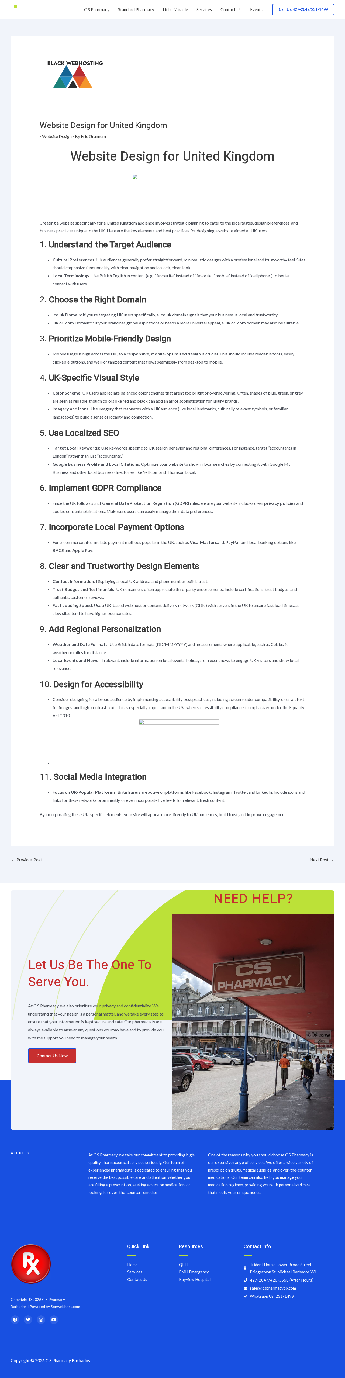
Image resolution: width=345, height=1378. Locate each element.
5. (79, 433)
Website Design (57, 136)
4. (89, 377)
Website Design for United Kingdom (172, 156)
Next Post (322, 859)
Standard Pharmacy (136, 9)
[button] (303, 9)
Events (256, 9)
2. (93, 299)
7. (112, 527)
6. (100, 488)
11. (93, 777)
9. (100, 629)
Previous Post (26, 859)
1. (105, 244)
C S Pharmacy (96, 9)
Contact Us (231, 9)
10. (91, 684)
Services (204, 9)
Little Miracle (175, 9)
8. (119, 566)
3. (105, 338)
